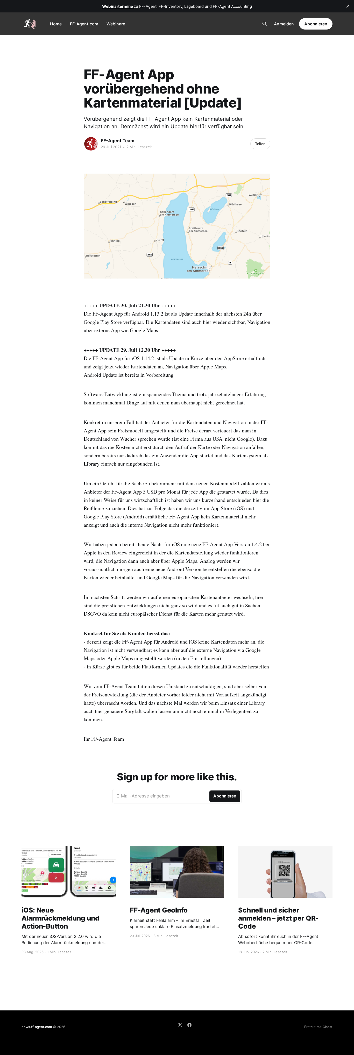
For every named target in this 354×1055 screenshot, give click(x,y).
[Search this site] (264, 24)
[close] (348, 6)
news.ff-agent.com (37, 1027)
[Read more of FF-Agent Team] (91, 144)
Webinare (116, 23)
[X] (180, 1025)
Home (56, 23)
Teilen (260, 143)
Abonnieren (315, 23)
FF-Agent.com (84, 23)
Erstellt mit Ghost (318, 1027)
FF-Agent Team (117, 140)
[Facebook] (189, 1025)
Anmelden (284, 23)
